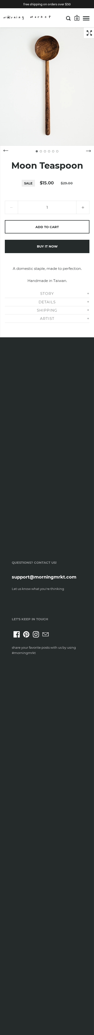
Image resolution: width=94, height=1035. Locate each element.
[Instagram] (36, 634)
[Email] (45, 634)
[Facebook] (16, 634)
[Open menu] (86, 18)
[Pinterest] (26, 634)
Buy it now (47, 246)
